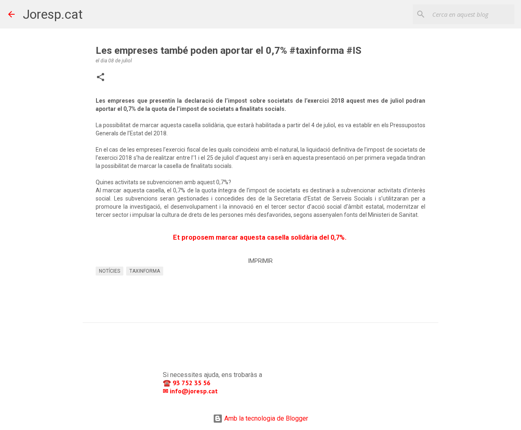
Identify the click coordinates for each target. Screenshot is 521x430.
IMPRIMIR (260, 261)
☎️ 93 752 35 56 (187, 383)
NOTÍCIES (109, 271)
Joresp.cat (53, 14)
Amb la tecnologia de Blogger (265, 418)
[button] (100, 78)
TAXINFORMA (144, 271)
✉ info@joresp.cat (191, 391)
